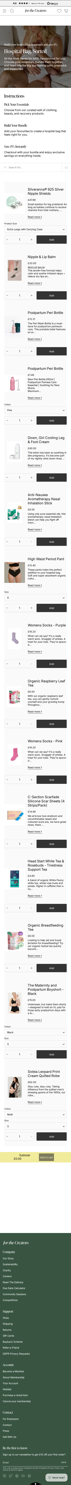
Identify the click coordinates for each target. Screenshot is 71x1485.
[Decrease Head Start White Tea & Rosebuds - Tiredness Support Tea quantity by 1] (7, 908)
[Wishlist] (59, 11)
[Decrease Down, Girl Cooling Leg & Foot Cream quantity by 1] (7, 478)
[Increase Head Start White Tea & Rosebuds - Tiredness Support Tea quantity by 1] (31, 908)
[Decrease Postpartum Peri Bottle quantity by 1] (7, 351)
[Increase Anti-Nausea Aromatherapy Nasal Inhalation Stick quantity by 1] (31, 542)
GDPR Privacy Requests (16, 1353)
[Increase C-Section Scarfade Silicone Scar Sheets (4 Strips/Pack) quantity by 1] (31, 844)
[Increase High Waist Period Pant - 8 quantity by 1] (31, 608)
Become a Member (13, 1371)
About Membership (13, 1377)
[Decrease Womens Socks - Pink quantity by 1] (7, 780)
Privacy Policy (54, 1468)
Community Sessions (14, 1294)
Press (6, 1430)
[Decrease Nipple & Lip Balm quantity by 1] (7, 295)
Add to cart (46, 1157)
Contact (7, 1424)
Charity (7, 1270)
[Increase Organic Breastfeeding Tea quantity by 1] (31, 968)
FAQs (6, 1317)
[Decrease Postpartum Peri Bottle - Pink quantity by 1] (7, 420)
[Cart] (66, 11)
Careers (7, 1276)
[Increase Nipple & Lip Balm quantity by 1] (31, 295)
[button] (12, 11)
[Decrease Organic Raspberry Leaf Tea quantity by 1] (7, 724)
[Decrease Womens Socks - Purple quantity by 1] (7, 664)
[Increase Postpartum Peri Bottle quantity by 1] (31, 351)
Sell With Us (9, 1436)
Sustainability (10, 1264)
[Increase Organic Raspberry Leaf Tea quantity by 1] (31, 724)
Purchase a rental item (15, 1395)
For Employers (11, 1418)
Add (51, 239)
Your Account (10, 1383)
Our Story (8, 1258)
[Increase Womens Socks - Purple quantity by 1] (31, 664)
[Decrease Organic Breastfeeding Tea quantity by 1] (7, 968)
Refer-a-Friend (11, 1347)
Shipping (8, 1323)
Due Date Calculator (14, 1288)
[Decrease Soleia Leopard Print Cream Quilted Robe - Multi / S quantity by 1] (7, 1136)
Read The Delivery (13, 1282)
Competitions (10, 1300)
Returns (7, 1329)
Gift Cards (8, 1335)
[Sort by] (66, 167)
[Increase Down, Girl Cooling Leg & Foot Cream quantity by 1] (31, 478)
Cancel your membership (17, 1401)
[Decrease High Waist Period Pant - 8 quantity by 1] (7, 608)
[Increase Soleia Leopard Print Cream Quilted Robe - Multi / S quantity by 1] (31, 1136)
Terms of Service (10, 1470)
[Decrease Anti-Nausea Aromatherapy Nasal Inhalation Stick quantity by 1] (7, 542)
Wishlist (7, 1389)
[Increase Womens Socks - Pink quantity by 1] (31, 780)
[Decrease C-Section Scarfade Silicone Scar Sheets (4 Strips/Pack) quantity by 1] (7, 844)
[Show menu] (4, 11)
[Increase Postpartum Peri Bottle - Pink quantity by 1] (31, 420)
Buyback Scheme (13, 1341)
